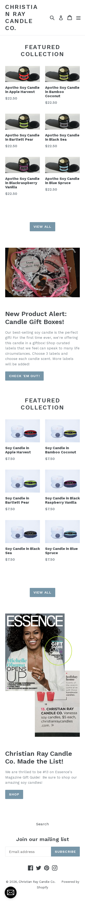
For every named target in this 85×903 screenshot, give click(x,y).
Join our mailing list (42, 839)
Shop (14, 794)
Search (42, 824)
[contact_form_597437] (11, 892)
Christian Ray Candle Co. (21, 17)
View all (42, 226)
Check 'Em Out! (24, 376)
